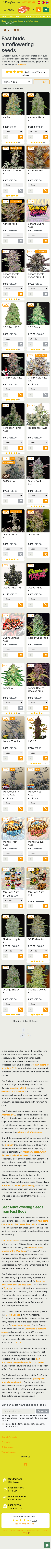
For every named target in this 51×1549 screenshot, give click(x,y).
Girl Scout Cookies (10, 1240)
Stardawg (8, 1288)
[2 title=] (16, 1520)
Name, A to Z (17, 81)
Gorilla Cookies (13, 1315)
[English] (47, 2)
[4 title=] (24, 1520)
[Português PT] (43, 2)
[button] (33, 10)
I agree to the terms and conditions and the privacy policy (25, 1425)
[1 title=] (13, 1520)
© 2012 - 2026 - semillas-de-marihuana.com (21, 1530)
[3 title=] (20, 1520)
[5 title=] (28, 1520)
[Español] (39, 2)
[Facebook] (25, 1464)
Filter (41, 81)
